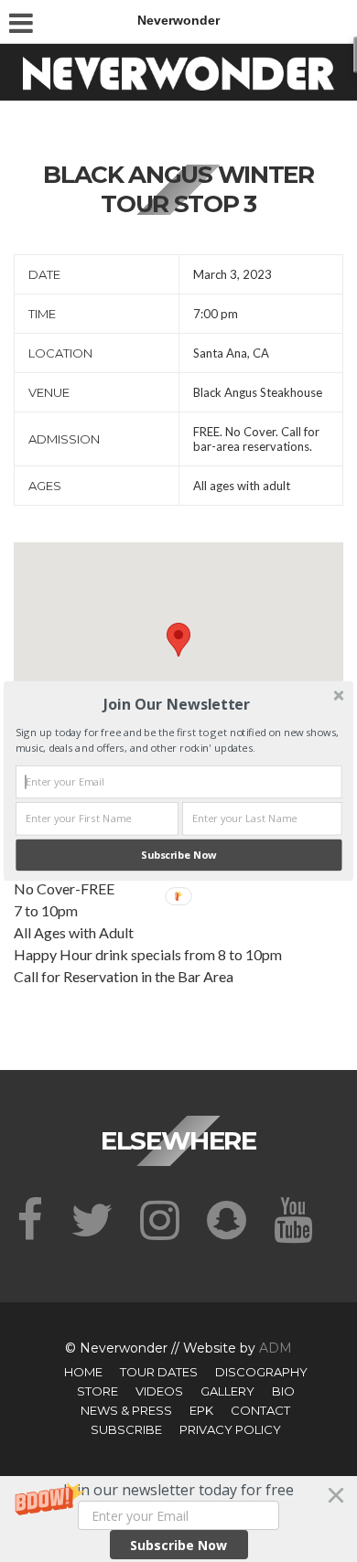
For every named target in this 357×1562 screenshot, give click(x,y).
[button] (177, 704)
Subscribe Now (178, 854)
